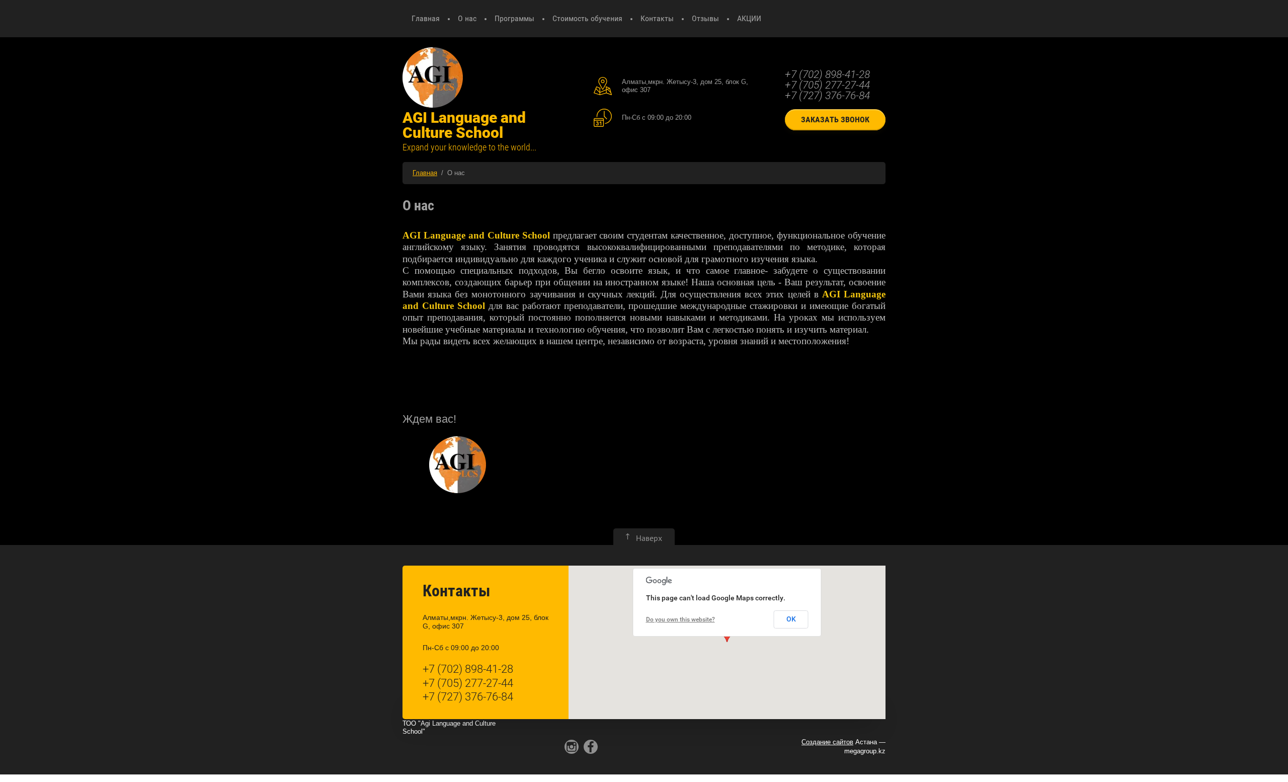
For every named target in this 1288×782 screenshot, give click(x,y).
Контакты (657, 18)
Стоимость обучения (587, 18)
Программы (514, 18)
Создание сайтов (827, 742)
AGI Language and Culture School (464, 125)
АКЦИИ (749, 18)
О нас (467, 18)
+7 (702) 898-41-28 (827, 74)
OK (791, 619)
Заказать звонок (835, 119)
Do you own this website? (680, 619)
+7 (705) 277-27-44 (827, 85)
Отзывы (705, 18)
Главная (426, 18)
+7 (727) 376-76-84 (827, 96)
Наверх (649, 538)
